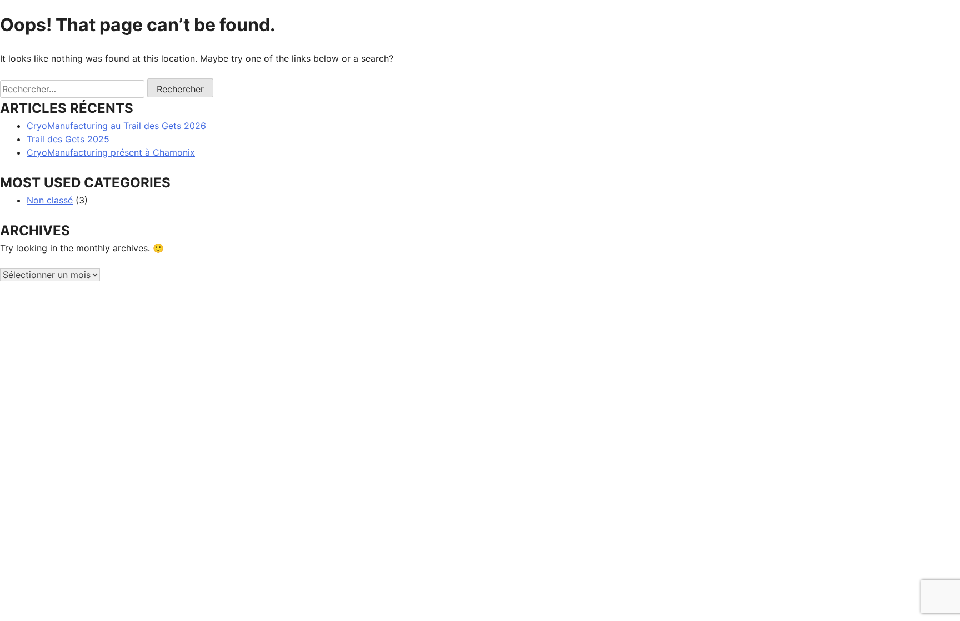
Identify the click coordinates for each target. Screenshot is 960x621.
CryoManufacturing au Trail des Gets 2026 (116, 125)
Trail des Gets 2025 (68, 139)
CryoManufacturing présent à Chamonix (111, 152)
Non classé (50, 200)
